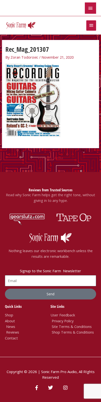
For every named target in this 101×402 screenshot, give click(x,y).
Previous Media (50, 157)
